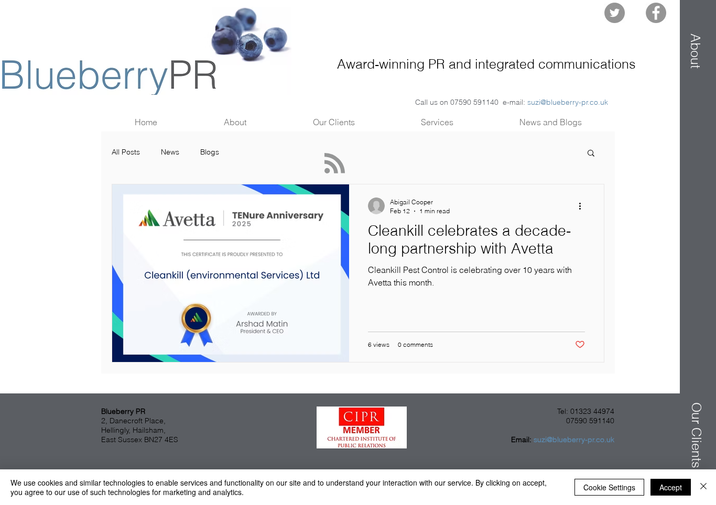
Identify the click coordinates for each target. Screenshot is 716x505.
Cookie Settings (609, 487)
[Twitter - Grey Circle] (614, 13)
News (170, 152)
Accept (670, 487)
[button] (695, 50)
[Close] (703, 487)
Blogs (209, 152)
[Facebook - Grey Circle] (656, 13)
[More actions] (583, 206)
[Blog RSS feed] (334, 163)
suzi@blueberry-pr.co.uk (567, 102)
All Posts (126, 152)
